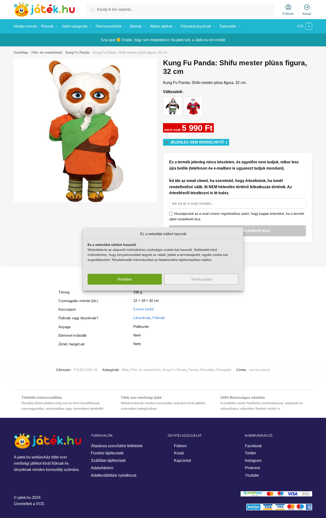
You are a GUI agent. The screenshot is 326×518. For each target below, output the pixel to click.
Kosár (307, 14)
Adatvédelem (102, 468)
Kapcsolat (182, 460)
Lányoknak (142, 318)
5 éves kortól (143, 309)
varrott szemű (259, 370)
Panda (193, 370)
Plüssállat (207, 370)
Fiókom (288, 14)
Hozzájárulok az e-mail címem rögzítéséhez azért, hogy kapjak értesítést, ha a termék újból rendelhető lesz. (236, 216)
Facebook (253, 446)
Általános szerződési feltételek (116, 446)
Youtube (252, 475)
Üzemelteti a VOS (29, 504)
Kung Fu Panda (77, 52)
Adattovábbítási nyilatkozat (113, 475)
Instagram (253, 460)
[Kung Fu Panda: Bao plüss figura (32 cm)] (172, 101)
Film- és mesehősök (47, 52)
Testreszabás (201, 279)
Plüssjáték (223, 370)
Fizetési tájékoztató (107, 453)
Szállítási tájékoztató (108, 460)
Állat (125, 370)
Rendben (125, 279)
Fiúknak (158, 318)
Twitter (250, 453)
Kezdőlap (21, 52)
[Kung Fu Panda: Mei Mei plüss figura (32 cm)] (193, 101)
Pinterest (252, 468)
